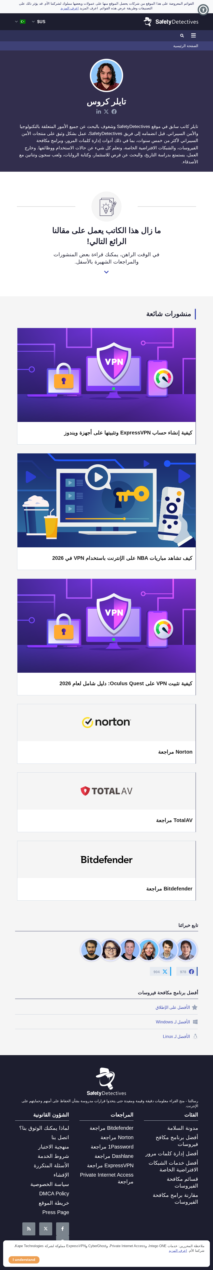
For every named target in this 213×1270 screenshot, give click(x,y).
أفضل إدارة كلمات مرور (171, 1153)
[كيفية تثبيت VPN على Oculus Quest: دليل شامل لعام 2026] (106, 625)
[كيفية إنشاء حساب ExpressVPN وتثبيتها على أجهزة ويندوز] (106, 374)
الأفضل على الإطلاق (173, 1007)
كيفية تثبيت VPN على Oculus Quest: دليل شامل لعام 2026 (125, 683)
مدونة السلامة (182, 1128)
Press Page (55, 1212)
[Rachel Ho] (110, 950)
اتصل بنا (60, 1137)
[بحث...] (182, 35)
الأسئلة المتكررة (51, 1165)
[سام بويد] (167, 950)
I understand (24, 1260)
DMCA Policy (54, 1193)
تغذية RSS (28, 1228)
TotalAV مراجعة (174, 820)
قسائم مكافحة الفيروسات (182, 1182)
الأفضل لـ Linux (176, 1036)
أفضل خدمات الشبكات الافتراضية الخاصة (173, 1166)
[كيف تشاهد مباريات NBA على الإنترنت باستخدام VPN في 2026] (106, 500)
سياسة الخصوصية (49, 1184)
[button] (203, 9)
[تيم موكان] (91, 950)
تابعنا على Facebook (62, 1228)
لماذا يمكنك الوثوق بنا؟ (44, 1128)
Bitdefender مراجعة (169, 888)
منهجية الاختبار (53, 1147)
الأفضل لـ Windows (173, 1022)
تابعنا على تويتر (45, 1228)
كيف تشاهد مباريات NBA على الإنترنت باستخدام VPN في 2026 (122, 558)
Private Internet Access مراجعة (107, 1178)
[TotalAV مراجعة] (106, 791)
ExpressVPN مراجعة (110, 1165)
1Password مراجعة (112, 1147)
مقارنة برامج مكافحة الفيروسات (175, 1198)
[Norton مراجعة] (106, 722)
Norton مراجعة (175, 752)
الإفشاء (61, 1175)
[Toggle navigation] (193, 35)
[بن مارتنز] (186, 950)
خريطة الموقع (54, 1203)
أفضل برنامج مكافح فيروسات (177, 1140)
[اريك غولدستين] (129, 950)
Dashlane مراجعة (114, 1156)
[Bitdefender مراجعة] (106, 859)
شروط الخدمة (53, 1156)
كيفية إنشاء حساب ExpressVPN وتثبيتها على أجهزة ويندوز (128, 432)
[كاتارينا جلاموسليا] (148, 950)
